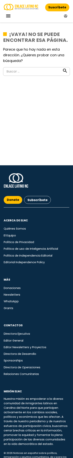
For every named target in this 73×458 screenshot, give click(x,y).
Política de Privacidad (19, 242)
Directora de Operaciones (22, 367)
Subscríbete (37, 200)
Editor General (13, 341)
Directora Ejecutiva (17, 334)
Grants (8, 308)
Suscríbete (57, 7)
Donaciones (12, 288)
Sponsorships (13, 360)
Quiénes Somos (15, 229)
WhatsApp (11, 301)
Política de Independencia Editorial (28, 256)
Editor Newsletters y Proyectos (25, 347)
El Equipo (10, 235)
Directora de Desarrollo (20, 354)
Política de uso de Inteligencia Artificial (31, 249)
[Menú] (8, 16)
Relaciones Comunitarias (21, 374)
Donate (13, 200)
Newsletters (12, 295)
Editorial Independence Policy (24, 262)
